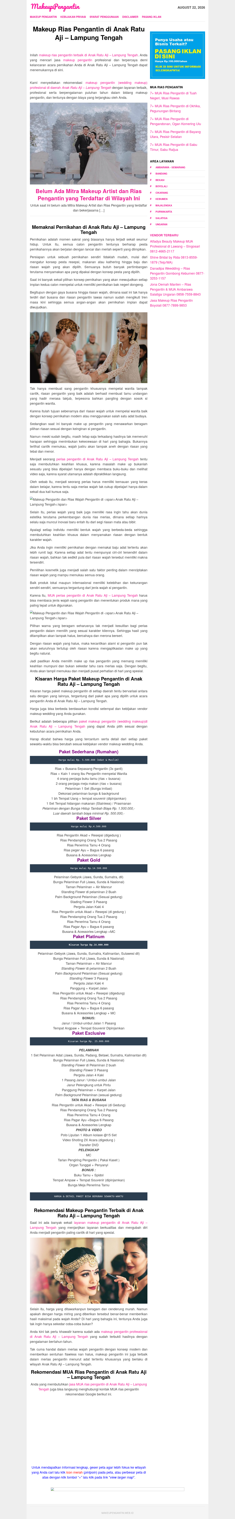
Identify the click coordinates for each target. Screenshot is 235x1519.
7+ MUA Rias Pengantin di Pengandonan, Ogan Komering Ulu (175, 121)
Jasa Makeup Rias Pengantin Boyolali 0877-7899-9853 (171, 303)
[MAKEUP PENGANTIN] (55, 6)
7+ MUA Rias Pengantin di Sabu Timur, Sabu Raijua (173, 147)
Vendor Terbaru (164, 235)
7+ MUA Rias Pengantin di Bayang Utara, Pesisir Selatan (175, 134)
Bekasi (160, 180)
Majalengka (164, 205)
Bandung (161, 173)
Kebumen (161, 199)
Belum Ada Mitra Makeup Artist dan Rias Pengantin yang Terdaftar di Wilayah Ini (89, 194)
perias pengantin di (97, 458)
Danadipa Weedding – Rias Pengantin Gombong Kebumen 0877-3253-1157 (177, 273)
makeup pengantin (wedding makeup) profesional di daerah (88, 85)
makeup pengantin (77, 59)
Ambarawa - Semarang (170, 167)
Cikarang (162, 192)
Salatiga (161, 218)
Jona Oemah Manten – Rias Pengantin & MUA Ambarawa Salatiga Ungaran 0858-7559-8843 (175, 289)
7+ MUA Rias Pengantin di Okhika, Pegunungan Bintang (175, 108)
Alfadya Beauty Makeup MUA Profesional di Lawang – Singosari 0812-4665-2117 (175, 246)
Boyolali (161, 186)
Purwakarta (164, 211)
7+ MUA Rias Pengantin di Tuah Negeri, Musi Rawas (173, 95)
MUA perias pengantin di (93, 595)
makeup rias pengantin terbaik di (88, 54)
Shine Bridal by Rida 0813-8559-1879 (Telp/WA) (174, 259)
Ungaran (161, 224)
